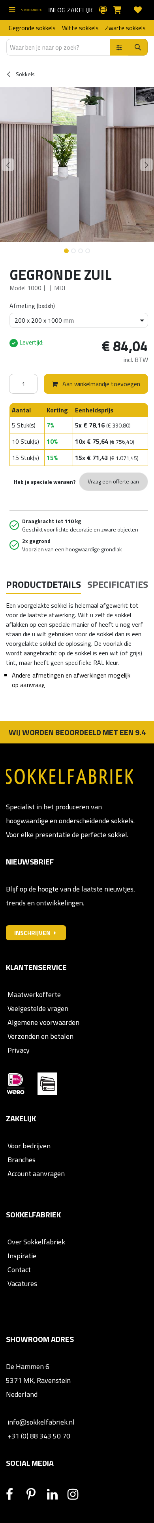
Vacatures (21, 1283)
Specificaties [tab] (117, 584)
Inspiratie (22, 1255)
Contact (18, 1269)
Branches (21, 1159)
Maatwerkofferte (34, 994)
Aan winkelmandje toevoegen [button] (100, 384)
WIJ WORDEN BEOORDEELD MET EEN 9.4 (77, 732)
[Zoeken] (138, 47)
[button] (7, 164)
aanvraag (32, 684)
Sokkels (25, 74)
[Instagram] (77, 1494)
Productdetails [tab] (43, 584)
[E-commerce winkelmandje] (120, 10)
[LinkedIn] (56, 1494)
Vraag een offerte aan (113, 481)
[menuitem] (32, 28)
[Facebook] (15, 1494)
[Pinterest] (35, 1494)
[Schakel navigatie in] (13, 10)
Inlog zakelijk (70, 10)
